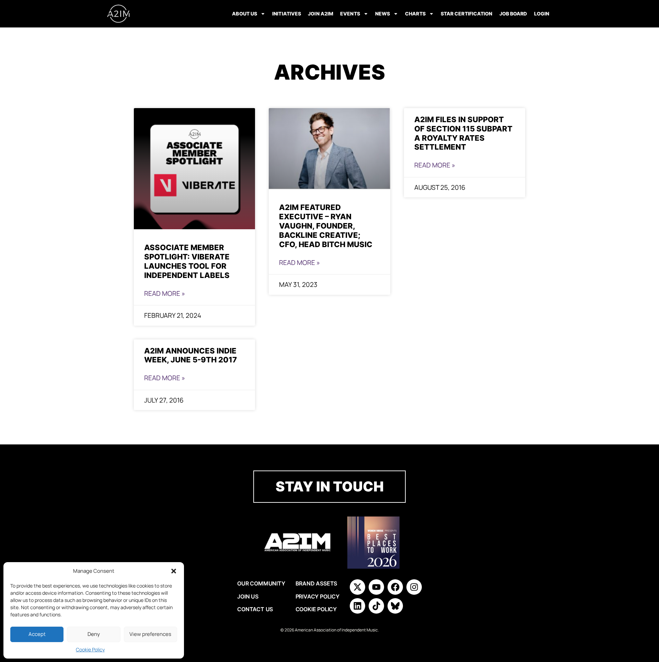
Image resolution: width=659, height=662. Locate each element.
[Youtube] (376, 587)
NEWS (382, 13)
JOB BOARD (513, 13)
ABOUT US (244, 13)
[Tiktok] (376, 606)
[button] (173, 571)
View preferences (150, 634)
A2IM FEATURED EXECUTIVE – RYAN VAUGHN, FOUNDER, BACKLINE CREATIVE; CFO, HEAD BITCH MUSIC (325, 225)
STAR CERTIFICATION (467, 13)
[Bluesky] (395, 606)
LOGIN (542, 13)
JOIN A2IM (320, 13)
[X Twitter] (357, 587)
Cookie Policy (90, 649)
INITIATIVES (286, 13)
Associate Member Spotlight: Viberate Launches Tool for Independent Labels (187, 261)
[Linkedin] (357, 606)
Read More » (164, 293)
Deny (94, 634)
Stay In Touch (330, 486)
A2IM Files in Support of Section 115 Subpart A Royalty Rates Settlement (463, 133)
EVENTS (350, 13)
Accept (37, 634)
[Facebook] (395, 587)
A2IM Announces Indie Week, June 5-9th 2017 (190, 355)
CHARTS (415, 13)
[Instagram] (414, 587)
